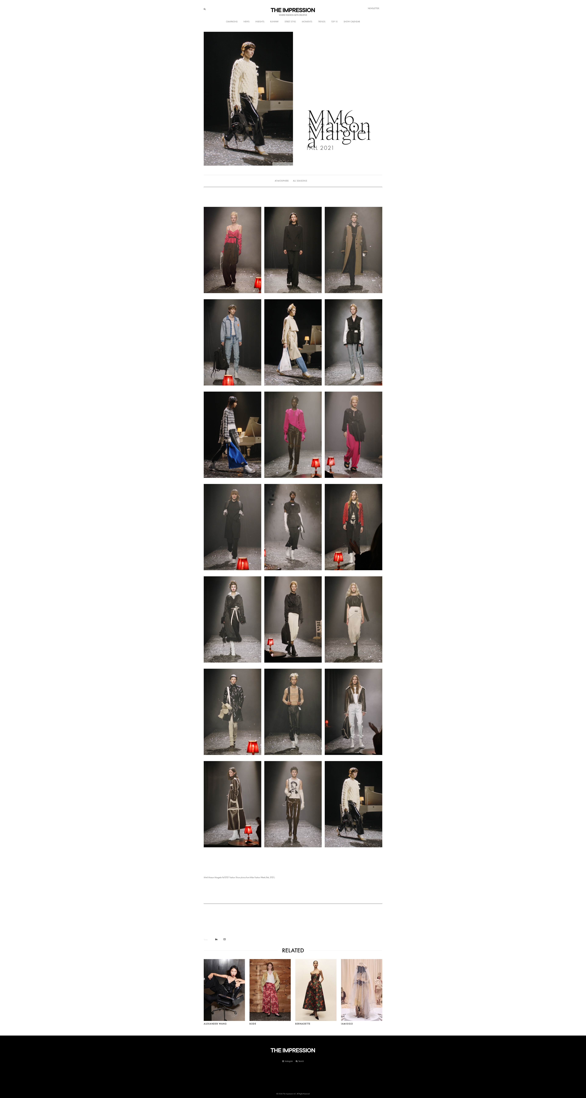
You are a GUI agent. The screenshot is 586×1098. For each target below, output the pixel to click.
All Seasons (300, 181)
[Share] (216, 939)
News (246, 21)
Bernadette (302, 1022)
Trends (321, 21)
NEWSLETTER (373, 8)
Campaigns (231, 21)
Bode (253, 1022)
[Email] (224, 939)
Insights (259, 21)
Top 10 (334, 21)
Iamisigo (347, 1022)
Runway (274, 21)
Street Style (290, 21)
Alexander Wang (215, 1022)
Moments (307, 21)
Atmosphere (282, 181)
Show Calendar (352, 21)
